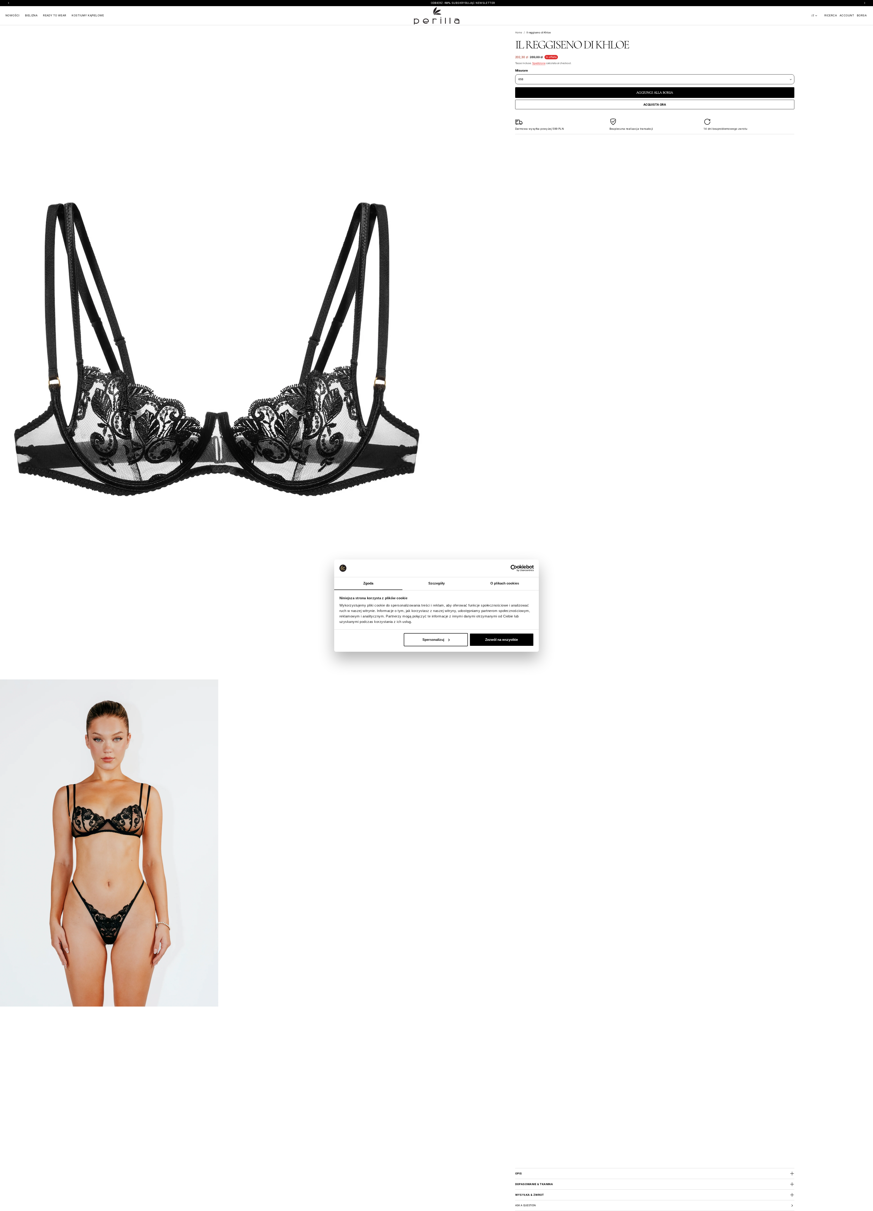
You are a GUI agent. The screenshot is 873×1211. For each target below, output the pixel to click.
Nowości (12, 15)
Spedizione (538, 63)
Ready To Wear (54, 15)
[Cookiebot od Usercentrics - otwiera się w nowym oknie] (514, 568)
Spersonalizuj (433, 640)
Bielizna (31, 15)
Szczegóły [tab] (436, 583)
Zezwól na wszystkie (501, 640)
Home (518, 32)
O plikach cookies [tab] (504, 583)
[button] (830, 15)
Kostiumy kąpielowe (88, 15)
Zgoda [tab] (368, 583)
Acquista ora (654, 104)
